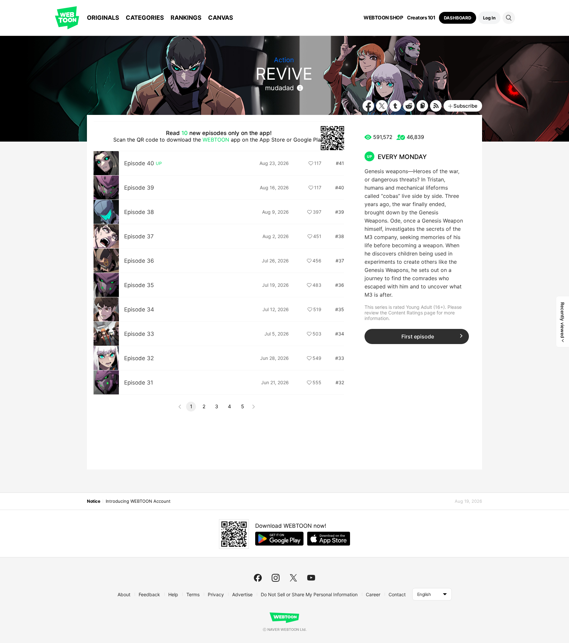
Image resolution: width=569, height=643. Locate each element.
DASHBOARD (457, 17)
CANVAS (220, 17)
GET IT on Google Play (279, 539)
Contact (397, 594)
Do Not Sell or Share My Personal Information (309, 594)
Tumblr (395, 106)
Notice (93, 501)
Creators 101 (421, 18)
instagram (276, 578)
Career (373, 594)
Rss (436, 106)
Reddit (409, 106)
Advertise (242, 594)
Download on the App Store (328, 539)
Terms (193, 594)
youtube (311, 578)
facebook (258, 578)
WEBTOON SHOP (383, 18)
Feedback (149, 594)
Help (173, 594)
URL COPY (422, 106)
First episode (417, 336)
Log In (489, 17)
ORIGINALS (103, 17)
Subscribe (465, 106)
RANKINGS (186, 17)
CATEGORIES (145, 17)
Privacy (216, 594)
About (124, 594)
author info (300, 88)
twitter (293, 578)
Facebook (368, 106)
